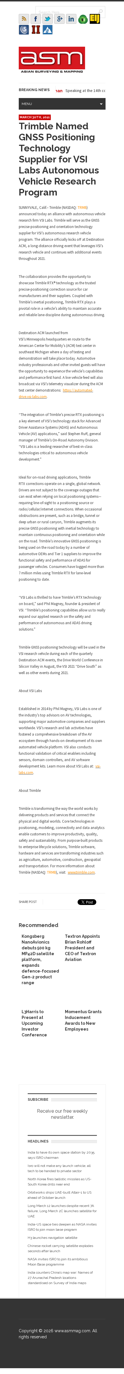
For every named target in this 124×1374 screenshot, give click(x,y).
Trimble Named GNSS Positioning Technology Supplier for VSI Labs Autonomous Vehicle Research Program (59, 159)
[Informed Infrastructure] (36, 30)
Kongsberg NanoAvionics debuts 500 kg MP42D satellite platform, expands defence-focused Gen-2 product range (40, 959)
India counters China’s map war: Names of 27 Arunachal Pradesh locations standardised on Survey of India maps (60, 1277)
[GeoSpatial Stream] (47, 30)
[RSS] (24, 19)
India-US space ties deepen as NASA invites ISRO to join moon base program (62, 1227)
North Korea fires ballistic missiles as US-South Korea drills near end (59, 1181)
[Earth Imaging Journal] (95, 19)
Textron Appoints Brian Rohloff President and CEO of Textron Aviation (82, 948)
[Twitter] (47, 19)
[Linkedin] (71, 19)
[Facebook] (36, 19)
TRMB (82, 207)
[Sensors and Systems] (24, 30)
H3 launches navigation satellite (52, 1238)
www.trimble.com (81, 872)
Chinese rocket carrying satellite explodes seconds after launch (60, 1248)
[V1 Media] (83, 19)
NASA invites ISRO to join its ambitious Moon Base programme (58, 1261)
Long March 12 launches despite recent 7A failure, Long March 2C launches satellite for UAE (62, 1211)
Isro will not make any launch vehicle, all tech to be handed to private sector (59, 1168)
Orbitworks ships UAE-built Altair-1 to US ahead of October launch (59, 1195)
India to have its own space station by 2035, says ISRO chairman (61, 1155)
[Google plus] (59, 19)
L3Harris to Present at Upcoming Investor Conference (34, 1023)
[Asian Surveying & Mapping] (52, 71)
